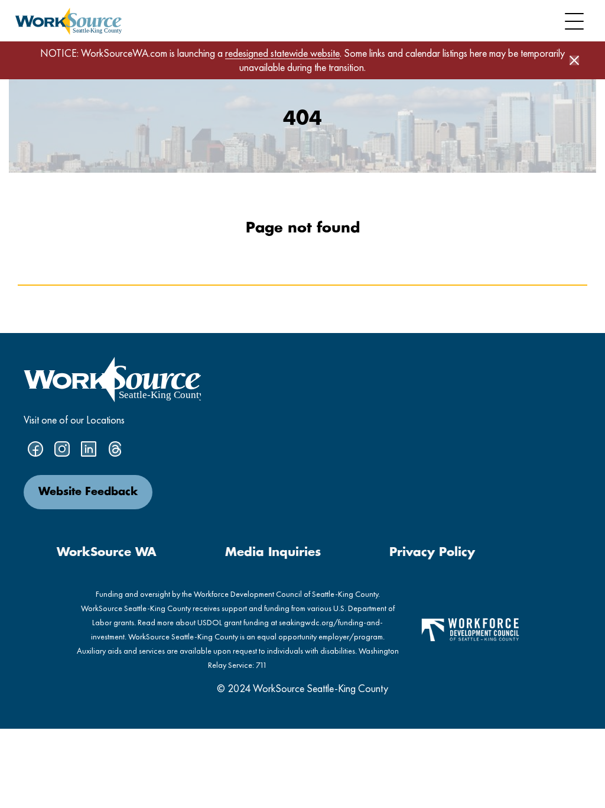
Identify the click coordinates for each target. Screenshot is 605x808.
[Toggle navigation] (574, 21)
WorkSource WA (107, 552)
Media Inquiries (273, 552)
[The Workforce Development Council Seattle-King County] (470, 628)
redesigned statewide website (282, 53)
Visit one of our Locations (74, 419)
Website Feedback (88, 492)
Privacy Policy (432, 552)
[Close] (574, 60)
